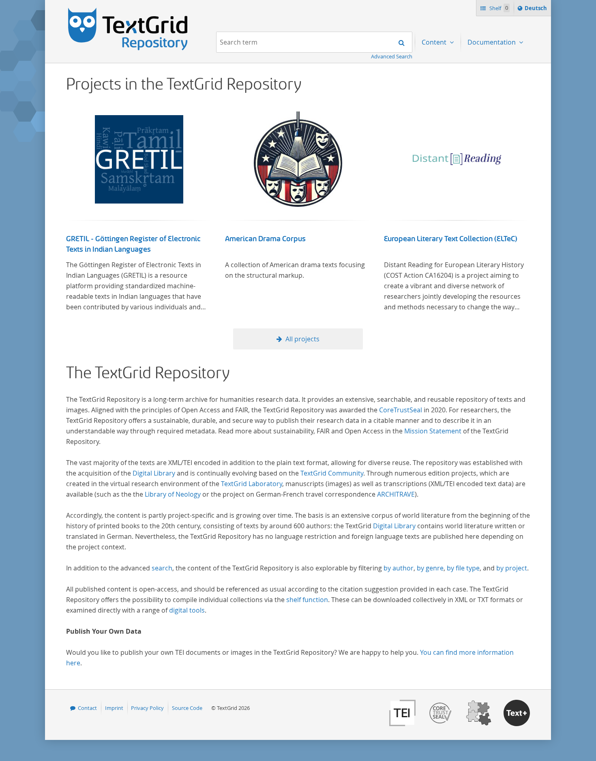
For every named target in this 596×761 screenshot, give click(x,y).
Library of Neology (173, 494)
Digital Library (154, 473)
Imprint (114, 708)
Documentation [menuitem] (492, 42)
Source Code (187, 708)
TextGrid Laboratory (251, 483)
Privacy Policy (147, 708)
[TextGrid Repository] (128, 10)
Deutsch (536, 10)
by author (399, 568)
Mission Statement (432, 431)
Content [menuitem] (435, 42)
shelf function (307, 599)
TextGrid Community (331, 473)
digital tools (187, 610)
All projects (302, 338)
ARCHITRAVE (396, 494)
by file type (463, 568)
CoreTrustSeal (400, 409)
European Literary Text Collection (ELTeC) (450, 238)
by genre (430, 568)
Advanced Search (391, 56)
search (162, 568)
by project (511, 568)
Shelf (498, 8)
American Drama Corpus (265, 238)
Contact (87, 708)
